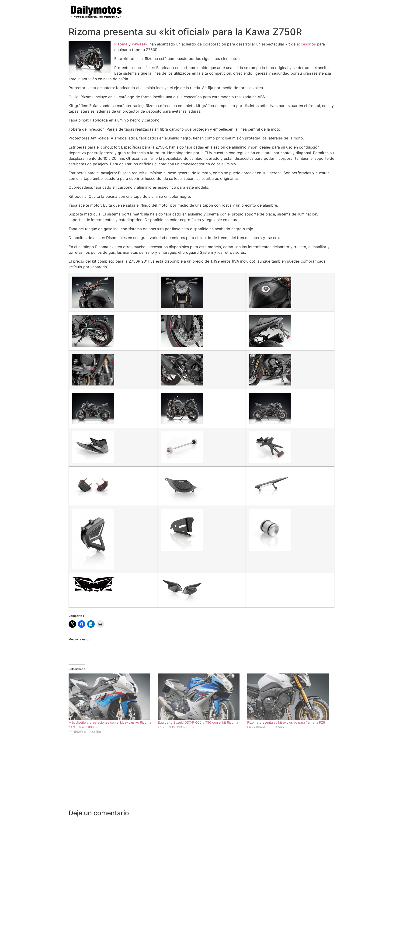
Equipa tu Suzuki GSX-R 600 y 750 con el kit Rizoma (198, 722)
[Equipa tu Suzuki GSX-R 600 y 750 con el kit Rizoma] (200, 696)
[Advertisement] (201, 774)
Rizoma (120, 44)
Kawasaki (140, 44)
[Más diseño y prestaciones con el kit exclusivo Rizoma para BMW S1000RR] (111, 696)
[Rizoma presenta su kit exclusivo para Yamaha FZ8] (289, 696)
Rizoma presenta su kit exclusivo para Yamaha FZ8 (286, 722)
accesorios (306, 44)
